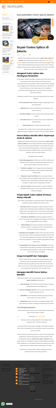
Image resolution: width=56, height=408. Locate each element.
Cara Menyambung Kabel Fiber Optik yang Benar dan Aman (48, 370)
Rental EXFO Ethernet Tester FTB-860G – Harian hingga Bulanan (48, 376)
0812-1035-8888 (40, 316)
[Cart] (48, 2)
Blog (24, 55)
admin (18, 55)
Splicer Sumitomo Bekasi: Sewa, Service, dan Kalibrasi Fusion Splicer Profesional (8, 64)
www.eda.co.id (38, 399)
